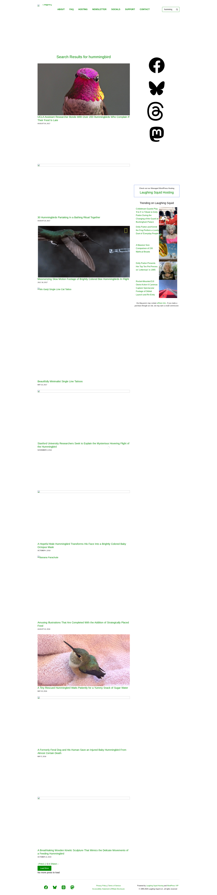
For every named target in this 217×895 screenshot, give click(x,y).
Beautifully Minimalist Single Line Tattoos (60, 381)
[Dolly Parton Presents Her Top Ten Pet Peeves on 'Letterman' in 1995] (168, 270)
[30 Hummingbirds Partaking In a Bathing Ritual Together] (84, 190)
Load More (44, 868)
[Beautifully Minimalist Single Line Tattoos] (84, 334)
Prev (41, 864)
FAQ (71, 9)
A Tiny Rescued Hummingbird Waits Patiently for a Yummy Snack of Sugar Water (83, 687)
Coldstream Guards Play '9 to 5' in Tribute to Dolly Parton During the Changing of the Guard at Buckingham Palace (147, 215)
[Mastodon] (157, 143)
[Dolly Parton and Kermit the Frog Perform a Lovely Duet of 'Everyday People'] (168, 234)
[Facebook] (157, 74)
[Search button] (177, 9)
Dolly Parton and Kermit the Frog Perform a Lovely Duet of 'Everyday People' (147, 230)
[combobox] (168, 9)
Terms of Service (114, 886)
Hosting (83, 9)
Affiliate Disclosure (118, 889)
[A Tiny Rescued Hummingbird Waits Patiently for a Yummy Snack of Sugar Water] (84, 660)
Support (130, 9)
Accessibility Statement (101, 889)
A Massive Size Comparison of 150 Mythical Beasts (144, 248)
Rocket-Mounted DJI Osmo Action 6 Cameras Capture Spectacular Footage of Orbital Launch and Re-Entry (146, 288)
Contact (145, 9)
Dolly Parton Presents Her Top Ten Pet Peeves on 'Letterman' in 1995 (146, 266)
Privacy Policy (101, 886)
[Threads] (157, 120)
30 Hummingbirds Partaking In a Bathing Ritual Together (69, 217)
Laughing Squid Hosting (157, 192)
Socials (115, 9)
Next (54, 864)
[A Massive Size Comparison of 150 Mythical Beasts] (168, 252)
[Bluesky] (157, 97)
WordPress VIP (172, 886)
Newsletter (99, 9)
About (61, 9)
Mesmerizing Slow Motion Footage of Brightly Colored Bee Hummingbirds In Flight (83, 279)
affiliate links (161, 303)
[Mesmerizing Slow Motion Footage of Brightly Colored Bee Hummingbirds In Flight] (84, 251)
